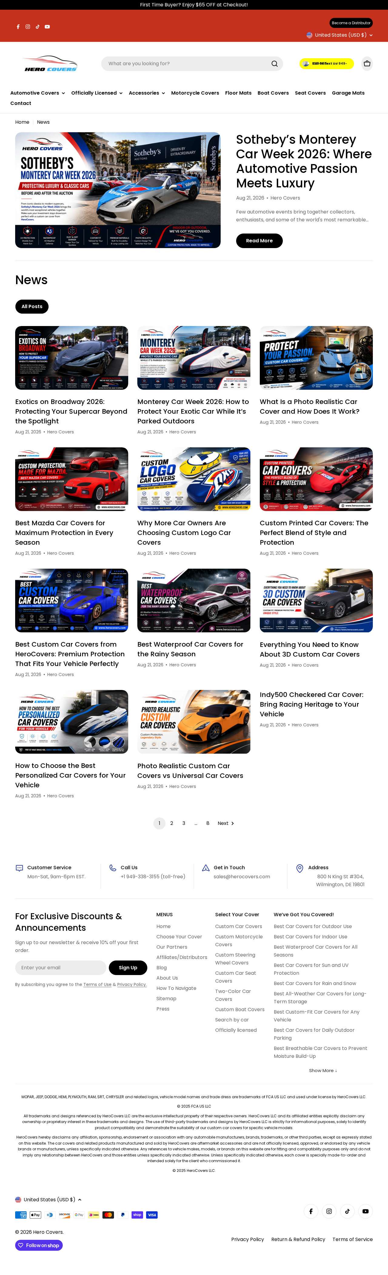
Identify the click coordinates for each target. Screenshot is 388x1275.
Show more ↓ (323, 1070)
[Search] (274, 63)
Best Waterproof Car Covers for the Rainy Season (190, 649)
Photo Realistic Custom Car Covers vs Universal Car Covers (190, 770)
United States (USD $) (341, 35)
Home (22, 122)
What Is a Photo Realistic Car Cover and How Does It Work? (310, 406)
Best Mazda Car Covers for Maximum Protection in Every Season (64, 532)
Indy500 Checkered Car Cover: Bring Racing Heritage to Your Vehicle (311, 704)
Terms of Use (97, 984)
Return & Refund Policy (298, 1239)
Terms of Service (353, 1239)
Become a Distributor (351, 22)
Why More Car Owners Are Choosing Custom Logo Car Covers (184, 532)
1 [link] (159, 823)
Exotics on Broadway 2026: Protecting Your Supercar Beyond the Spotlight (71, 411)
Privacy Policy (247, 1239)
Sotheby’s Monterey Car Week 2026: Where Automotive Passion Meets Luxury (304, 161)
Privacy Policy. (132, 984)
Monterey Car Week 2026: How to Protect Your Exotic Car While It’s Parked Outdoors (193, 411)
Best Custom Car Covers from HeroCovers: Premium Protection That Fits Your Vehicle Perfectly (70, 654)
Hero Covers (48, 1232)
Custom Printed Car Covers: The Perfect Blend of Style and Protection (314, 532)
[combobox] (192, 63)
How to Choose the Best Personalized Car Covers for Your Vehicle (70, 775)
